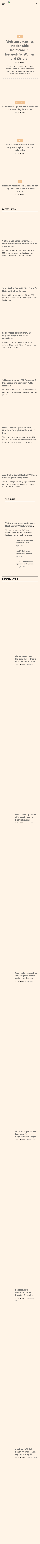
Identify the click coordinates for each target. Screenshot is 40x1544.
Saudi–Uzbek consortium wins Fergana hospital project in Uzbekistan (20, 147)
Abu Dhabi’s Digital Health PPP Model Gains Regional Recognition (19, 476)
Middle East (20, 102)
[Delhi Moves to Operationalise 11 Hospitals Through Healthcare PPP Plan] (20, 412)
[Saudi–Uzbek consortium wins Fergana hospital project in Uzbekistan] (20, 130)
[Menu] (3, 3)
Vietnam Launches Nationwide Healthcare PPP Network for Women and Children (20, 50)
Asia (19, 181)
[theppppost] (21, 3)
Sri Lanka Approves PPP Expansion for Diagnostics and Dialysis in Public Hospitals (20, 188)
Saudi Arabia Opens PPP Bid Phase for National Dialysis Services (20, 108)
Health (20, 140)
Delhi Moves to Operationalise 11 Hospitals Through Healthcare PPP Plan (18, 430)
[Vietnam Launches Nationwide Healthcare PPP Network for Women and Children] (20, 24)
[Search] (37, 3)
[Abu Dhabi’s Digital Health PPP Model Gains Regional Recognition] (20, 459)
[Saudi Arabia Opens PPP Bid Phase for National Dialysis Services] (20, 92)
